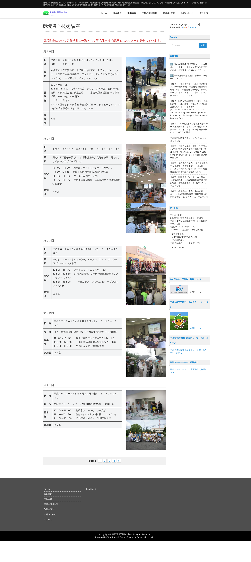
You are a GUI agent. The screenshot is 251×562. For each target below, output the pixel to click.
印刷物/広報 (169, 13)
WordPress (112, 537)
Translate (192, 27)
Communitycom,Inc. (146, 537)
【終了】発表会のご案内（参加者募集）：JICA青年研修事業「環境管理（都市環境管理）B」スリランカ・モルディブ (189, 194)
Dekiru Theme (126, 537)
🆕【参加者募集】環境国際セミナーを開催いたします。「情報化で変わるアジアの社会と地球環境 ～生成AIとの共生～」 (188, 67)
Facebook (91, 489)
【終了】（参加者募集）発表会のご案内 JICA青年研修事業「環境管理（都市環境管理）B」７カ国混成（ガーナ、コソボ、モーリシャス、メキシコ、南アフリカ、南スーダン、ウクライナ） (189, 89)
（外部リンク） (195, 328)
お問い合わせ (187, 13)
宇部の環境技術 (149, 13)
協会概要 (117, 13)
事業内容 (132, 13)
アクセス (204, 13)
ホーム (104, 13)
